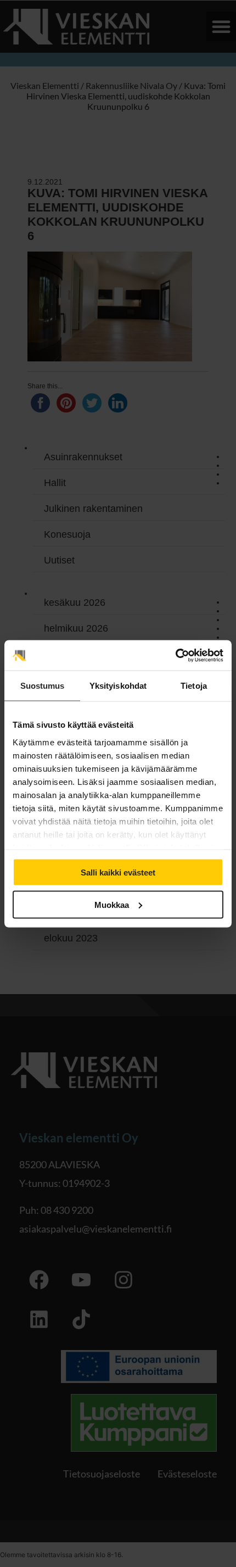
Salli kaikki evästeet (118, 872)
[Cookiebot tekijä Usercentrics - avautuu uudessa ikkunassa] (175, 655)
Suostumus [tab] (42, 685)
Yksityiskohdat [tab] (118, 685)
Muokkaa (111, 904)
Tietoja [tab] (194, 685)
